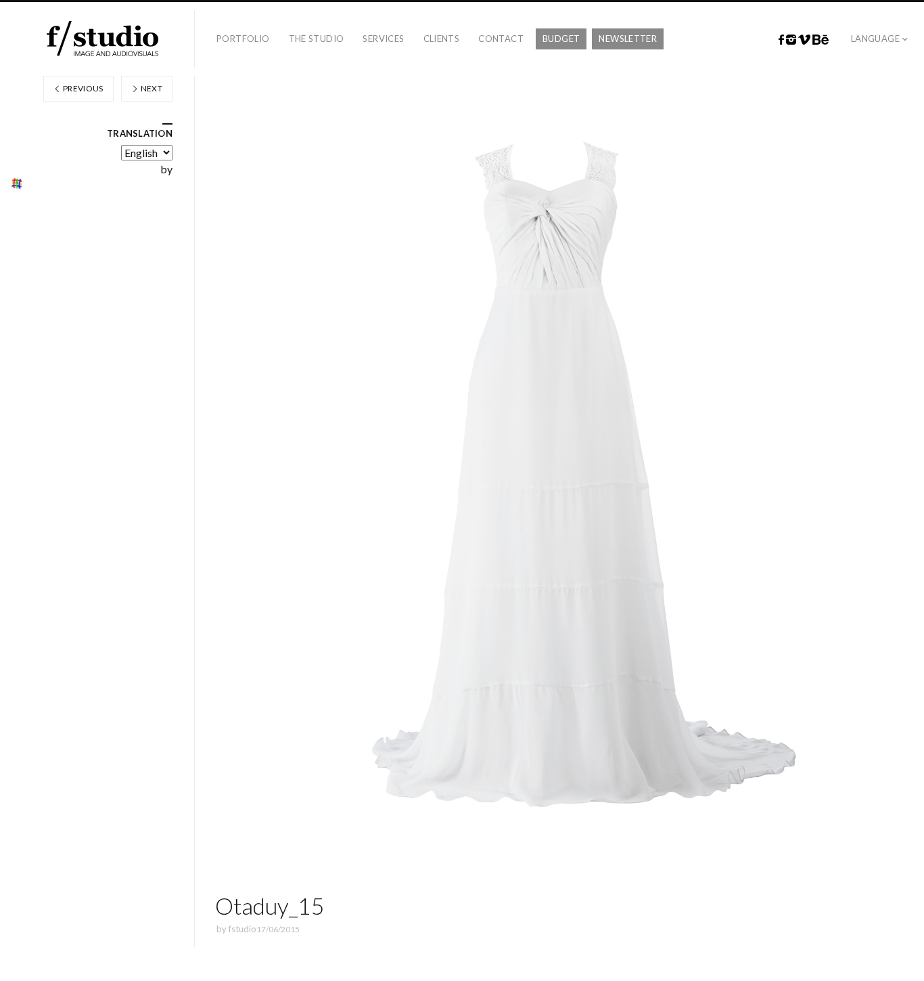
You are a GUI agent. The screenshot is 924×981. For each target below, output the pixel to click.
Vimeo (804, 40)
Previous (82, 88)
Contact (501, 38)
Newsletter (628, 38)
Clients (441, 38)
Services (383, 38)
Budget (561, 38)
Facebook (781, 40)
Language (875, 38)
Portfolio (243, 38)
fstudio (242, 928)
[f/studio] (102, 39)
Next (150, 88)
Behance (820, 40)
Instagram (791, 40)
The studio (316, 38)
